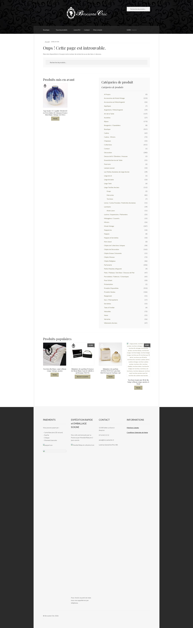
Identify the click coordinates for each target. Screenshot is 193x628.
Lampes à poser (109, 168)
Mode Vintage (109, 226)
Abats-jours (111, 210)
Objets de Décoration (111, 249)
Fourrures (107, 164)
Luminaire (107, 207)
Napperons (108, 230)
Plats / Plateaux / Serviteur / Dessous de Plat (119, 273)
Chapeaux (107, 141)
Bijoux (106, 121)
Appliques (107, 106)
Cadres (106, 133)
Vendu (55, 118)
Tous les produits (61, 30)
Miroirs (106, 222)
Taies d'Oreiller (109, 307)
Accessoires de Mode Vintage (114, 98)
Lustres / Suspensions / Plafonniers (116, 214)
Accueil (47, 42)
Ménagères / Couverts (111, 218)
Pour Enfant (108, 280)
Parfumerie (108, 265)
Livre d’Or (77, 30)
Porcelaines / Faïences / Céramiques (116, 276)
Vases (106, 315)
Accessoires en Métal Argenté (114, 102)
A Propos (107, 94)
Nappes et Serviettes (111, 238)
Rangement (108, 296)
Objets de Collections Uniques (114, 245)
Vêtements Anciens (110, 323)
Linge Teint (108, 183)
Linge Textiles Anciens (111, 187)
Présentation (108, 284)
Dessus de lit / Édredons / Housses (116, 156)
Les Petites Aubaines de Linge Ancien (116, 172)
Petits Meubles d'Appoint (113, 269)
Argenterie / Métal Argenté (113, 110)
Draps (109, 191)
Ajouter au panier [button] (82, 376)
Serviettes (107, 304)
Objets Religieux (109, 261)
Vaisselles (107, 311)
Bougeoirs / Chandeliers (112, 125)
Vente (146, 432)
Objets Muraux (109, 257)
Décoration (108, 152)
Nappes (106, 234)
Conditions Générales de (135, 432)
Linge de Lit (108, 176)
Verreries (107, 319)
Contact (87, 30)
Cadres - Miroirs (109, 137)
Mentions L (133, 428)
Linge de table (109, 179)
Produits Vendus (109, 292)
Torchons (110, 199)
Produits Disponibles (111, 288)
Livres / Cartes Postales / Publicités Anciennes (120, 203)
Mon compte (97, 30)
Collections (108, 145)
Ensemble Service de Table (113, 160)
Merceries (110, 195)
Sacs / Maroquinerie (111, 300)
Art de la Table (109, 114)
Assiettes (107, 118)
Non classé (108, 242)
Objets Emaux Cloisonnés (113, 253)
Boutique (46, 30)
